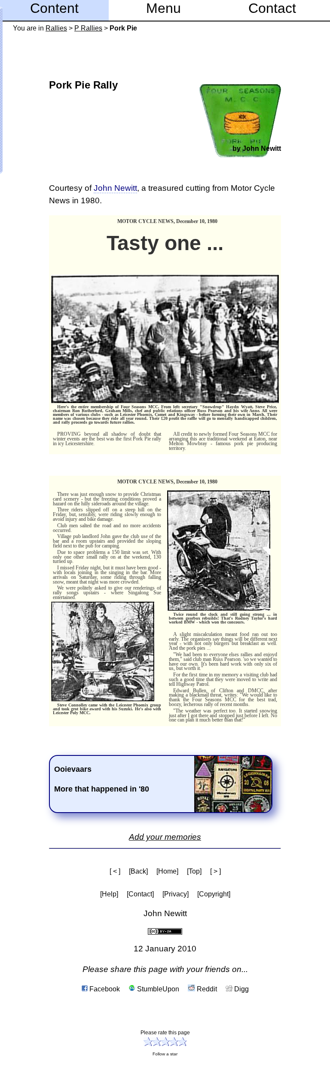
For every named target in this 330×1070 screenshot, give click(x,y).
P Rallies (88, 28)
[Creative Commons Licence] (165, 930)
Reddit (206, 989)
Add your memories (165, 836)
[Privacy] (175, 894)
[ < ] (115, 871)
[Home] (167, 871)
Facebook (104, 989)
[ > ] (215, 871)
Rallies (56, 28)
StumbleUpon (157, 989)
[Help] (109, 894)
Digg (240, 989)
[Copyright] (213, 894)
